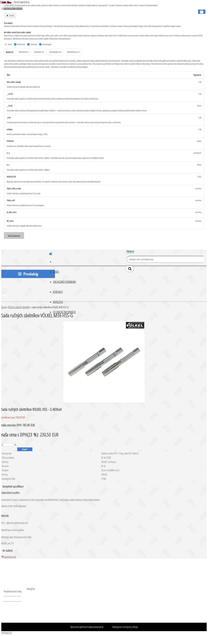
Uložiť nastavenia (14, 235)
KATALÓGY (58, 302)
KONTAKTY (58, 292)
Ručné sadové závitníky (19, 307)
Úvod (3, 307)
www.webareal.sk (95, 627)
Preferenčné (21, 44)
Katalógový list (10, 557)
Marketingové (47, 44)
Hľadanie (130, 251)
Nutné (10, 44)
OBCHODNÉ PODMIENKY (64, 282)
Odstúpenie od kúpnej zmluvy (125, 627)
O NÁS (56, 272)
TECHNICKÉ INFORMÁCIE (64, 312)
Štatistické (33, 44)
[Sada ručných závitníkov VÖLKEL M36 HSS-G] (104, 401)
